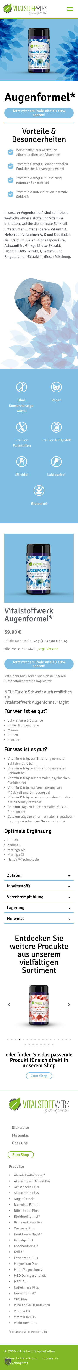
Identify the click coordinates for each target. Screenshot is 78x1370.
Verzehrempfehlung (25, 897)
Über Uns (20, 1143)
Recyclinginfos (17, 1363)
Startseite (20, 1127)
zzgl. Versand (48, 649)
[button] (70, 9)
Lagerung (15, 907)
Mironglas (20, 1135)
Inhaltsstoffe (19, 886)
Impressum (50, 1358)
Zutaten (14, 875)
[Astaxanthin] (39, 1004)
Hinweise (15, 918)
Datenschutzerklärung (20, 1358)
